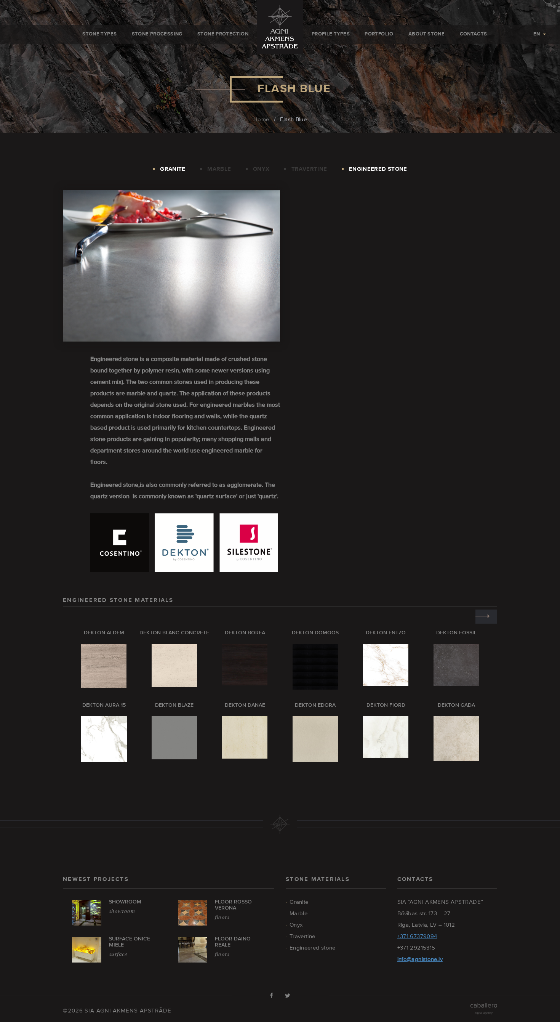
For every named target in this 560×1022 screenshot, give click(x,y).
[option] (98, 772)
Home (261, 119)
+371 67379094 (417, 936)
